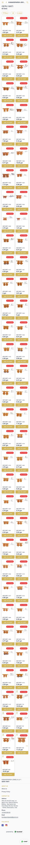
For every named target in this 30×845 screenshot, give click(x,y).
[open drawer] (3, 2)
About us (4, 789)
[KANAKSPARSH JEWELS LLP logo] (6, 2)
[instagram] (6, 825)
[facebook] (2, 825)
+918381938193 (6, 812)
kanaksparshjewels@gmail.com (10, 817)
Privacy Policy (6, 792)
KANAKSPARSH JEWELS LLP (17, 2)
